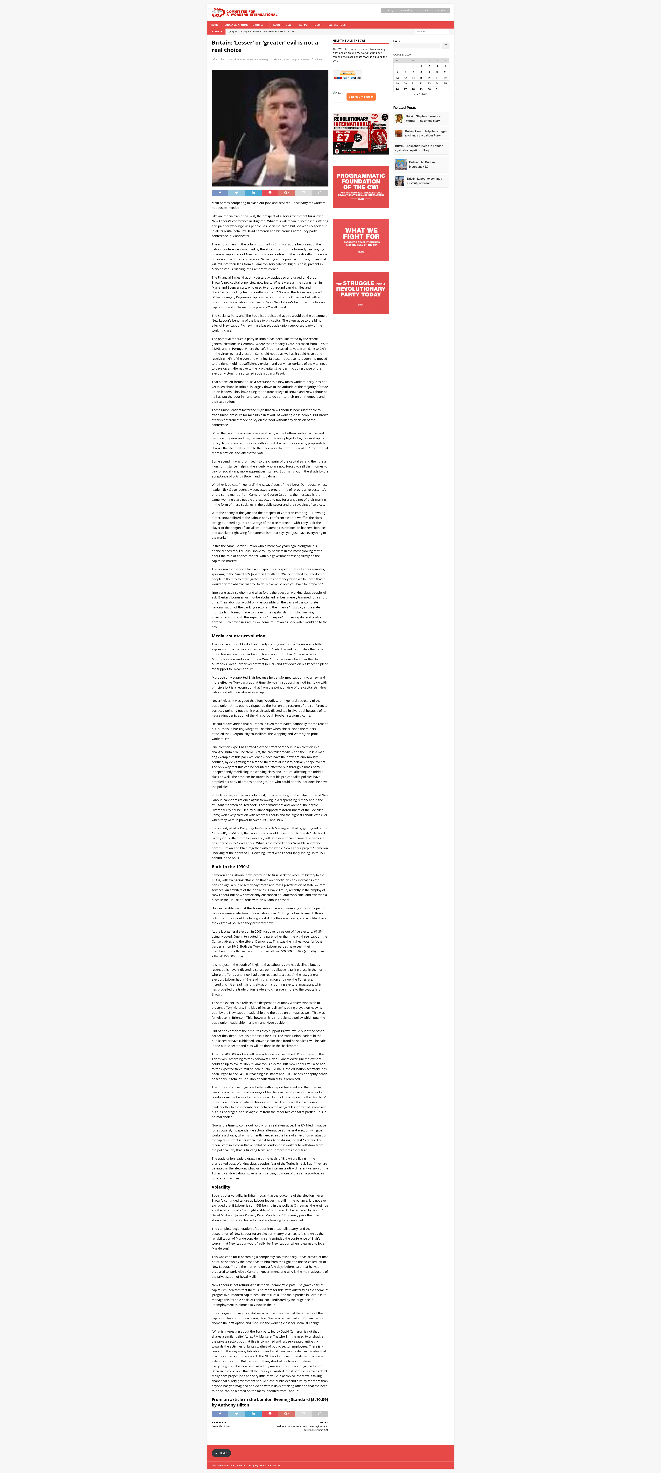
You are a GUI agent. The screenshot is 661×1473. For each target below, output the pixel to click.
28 (413, 89)
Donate (424, 10)
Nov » (425, 94)
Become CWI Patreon (361, 96)
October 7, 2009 (224, 59)
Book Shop (407, 10)
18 (445, 77)
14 (413, 77)
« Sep (417, 94)
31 (437, 89)
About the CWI (282, 24)
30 (429, 89)
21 (413, 83)
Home (214, 24)
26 (397, 89)
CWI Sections (337, 24)
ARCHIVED (221, 1453)
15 (421, 77)
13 (405, 77)
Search (397, 40)
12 (397, 77)
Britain (318, 59)
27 (405, 89)
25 (445, 83)
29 (421, 89)
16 (429, 77)
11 (445, 72)
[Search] (445, 45)
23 (429, 83)
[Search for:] (432, 31)
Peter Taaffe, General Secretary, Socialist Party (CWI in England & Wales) (273, 59)
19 (397, 83)
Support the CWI (310, 24)
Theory (389, 10)
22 (421, 83)
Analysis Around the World (244, 24)
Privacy (441, 10)
